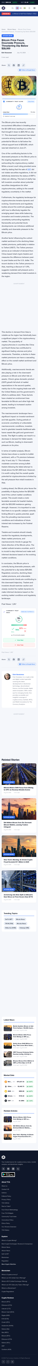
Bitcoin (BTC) (6, 1302)
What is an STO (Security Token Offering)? (15, 1285)
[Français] (21, 8)
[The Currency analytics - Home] (3, 8)
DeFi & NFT (8, 919)
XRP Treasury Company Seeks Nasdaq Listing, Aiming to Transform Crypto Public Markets (23, 1055)
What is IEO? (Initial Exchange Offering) (14, 1281)
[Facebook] (14, 65)
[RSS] (18, 1169)
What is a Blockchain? (9, 1288)
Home (3, 29)
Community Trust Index (9, 1216)
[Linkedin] (18, 65)
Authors (4, 1193)
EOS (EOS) (5, 1319)
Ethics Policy (6, 1223)
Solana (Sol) (5, 1329)
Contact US (5, 1189)
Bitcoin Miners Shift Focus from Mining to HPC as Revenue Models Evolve (22, 1036)
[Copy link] (23, 65)
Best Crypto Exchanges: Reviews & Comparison (17, 1244)
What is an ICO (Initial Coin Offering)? (14, 1278)
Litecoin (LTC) (6, 1308)
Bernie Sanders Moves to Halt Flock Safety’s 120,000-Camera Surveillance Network (23, 1028)
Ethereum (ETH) (7, 1305)
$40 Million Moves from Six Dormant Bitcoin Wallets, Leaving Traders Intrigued (18, 825)
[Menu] (34, 8)
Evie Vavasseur (18, 674)
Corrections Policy (7, 1220)
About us (4, 1186)
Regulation (5, 1261)
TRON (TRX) (9, 923)
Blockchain (5, 1257)
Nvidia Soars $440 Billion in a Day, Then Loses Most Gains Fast (23, 1045)
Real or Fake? (6, 1206)
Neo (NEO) (5, 1332)
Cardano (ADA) (6, 1349)
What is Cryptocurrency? (10, 1274)
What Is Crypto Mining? (9, 1240)
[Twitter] (9, 65)
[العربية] (24, 8)
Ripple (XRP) (6, 1315)
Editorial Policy (6, 1196)
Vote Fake (20, 645)
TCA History (5, 1230)
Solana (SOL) (6, 1342)
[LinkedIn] (13, 1169)
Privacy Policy (6, 1199)
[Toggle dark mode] (29, 8)
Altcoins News (21, 923)
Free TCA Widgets (7, 1213)
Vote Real (20, 640)
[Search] (12, 8)
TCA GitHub (5, 1203)
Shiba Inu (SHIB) (10, 928)
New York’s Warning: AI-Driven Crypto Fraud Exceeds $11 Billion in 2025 (23, 1136)
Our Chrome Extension (9, 1227)
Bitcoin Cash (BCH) (8, 1312)
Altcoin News (6, 1250)
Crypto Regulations (8, 1291)
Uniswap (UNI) (24, 928)
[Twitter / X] (3, 1169)
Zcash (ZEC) (6, 1322)
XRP (29, 169)
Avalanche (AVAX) (7, 1325)
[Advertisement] (19, 22)
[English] (17, 8)
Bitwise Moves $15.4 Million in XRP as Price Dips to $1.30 (23, 1062)
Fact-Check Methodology (10, 1210)
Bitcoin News (11, 29)
